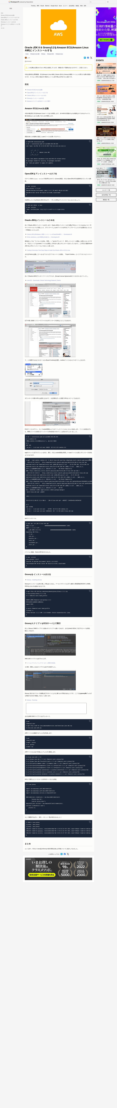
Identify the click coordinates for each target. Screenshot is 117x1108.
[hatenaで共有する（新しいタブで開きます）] (85, 58)
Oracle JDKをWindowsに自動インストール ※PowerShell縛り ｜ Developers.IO (49, 234)
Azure (60, 5)
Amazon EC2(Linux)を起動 (7, 15)
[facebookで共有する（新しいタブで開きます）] (88, 58)
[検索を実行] (90, 2)
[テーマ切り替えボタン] (108, 2)
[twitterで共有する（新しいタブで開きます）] (91, 58)
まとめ (2, 28)
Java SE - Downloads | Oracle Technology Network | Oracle (44, 280)
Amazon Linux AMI (35, 54)
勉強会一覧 (106, 200)
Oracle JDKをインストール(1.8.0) (9, 19)
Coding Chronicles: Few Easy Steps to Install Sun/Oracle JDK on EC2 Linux (48, 250)
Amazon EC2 (51, 54)
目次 (2, 13)
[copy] (90, 141)
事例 (81, 5)
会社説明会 (71, 5)
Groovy (43, 54)
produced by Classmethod (26, 2)
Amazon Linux (60, 54)
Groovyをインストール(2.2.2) (8, 22)
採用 (85, 5)
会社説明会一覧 (106, 195)
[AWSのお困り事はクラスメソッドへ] (58, 869)
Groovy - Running (32, 700)
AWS (38, 5)
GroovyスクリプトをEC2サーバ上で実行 (10, 25)
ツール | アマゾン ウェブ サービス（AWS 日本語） (41, 663)
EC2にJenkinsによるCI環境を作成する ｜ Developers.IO (43, 237)
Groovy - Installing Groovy (34, 580)
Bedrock (47, 5)
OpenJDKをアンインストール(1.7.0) (10, 17)
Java (27, 54)
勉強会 (77, 5)
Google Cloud (54, 5)
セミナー (65, 5)
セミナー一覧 (106, 190)
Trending (33, 5)
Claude (42, 5)
